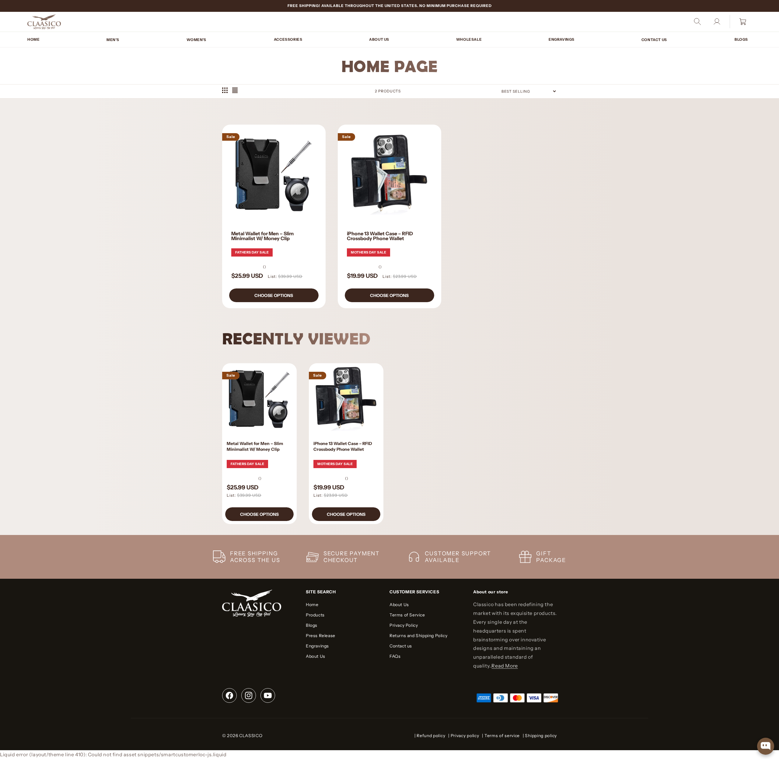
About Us (315, 656)
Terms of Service (407, 615)
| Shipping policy (540, 735)
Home (312, 604)
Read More (504, 665)
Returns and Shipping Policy (418, 635)
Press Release (320, 635)
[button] (113, 39)
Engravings (317, 646)
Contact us (401, 646)
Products (315, 615)
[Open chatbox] (765, 746)
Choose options (273, 295)
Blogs (311, 625)
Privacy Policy (404, 625)
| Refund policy (429, 735)
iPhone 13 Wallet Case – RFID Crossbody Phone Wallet (380, 235)
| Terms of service (501, 735)
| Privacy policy (463, 735)
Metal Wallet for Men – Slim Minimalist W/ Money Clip (262, 235)
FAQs (395, 656)
